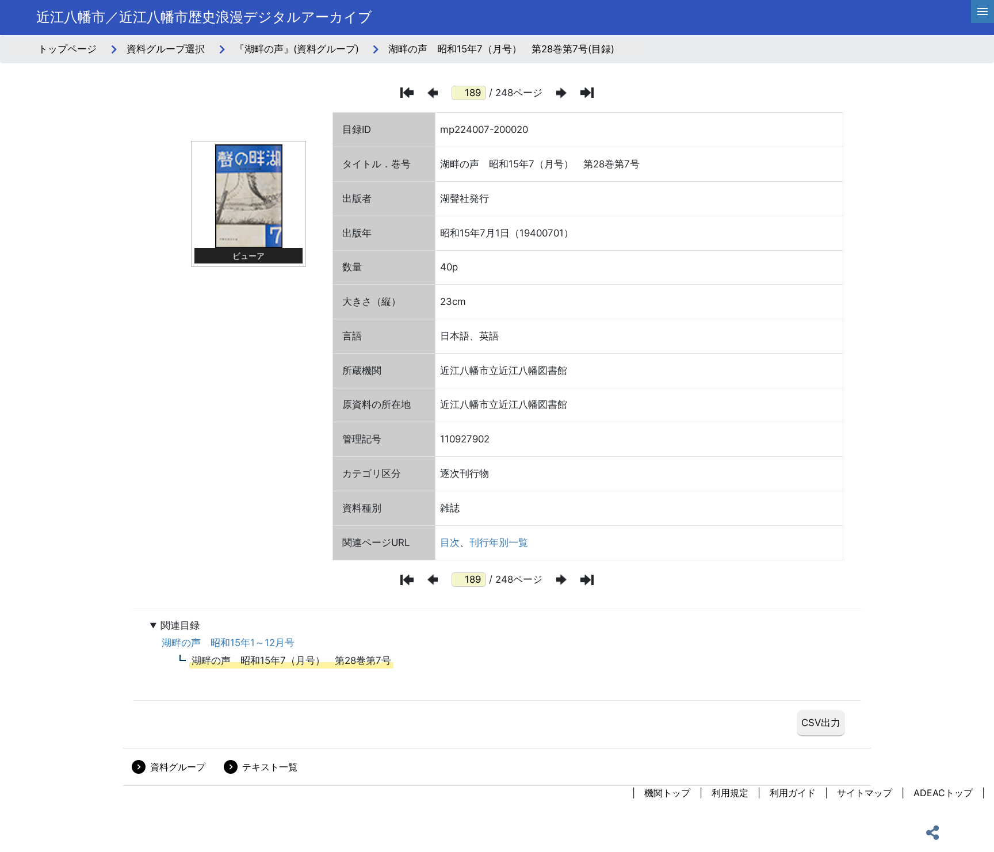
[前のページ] (432, 92)
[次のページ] (561, 92)
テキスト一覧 (269, 767)
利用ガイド (793, 792)
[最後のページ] (587, 92)
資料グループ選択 (166, 49)
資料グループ (177, 767)
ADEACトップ (943, 792)
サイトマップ (864, 792)
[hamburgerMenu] (982, 11)
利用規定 (730, 792)
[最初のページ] (407, 92)
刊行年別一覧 (498, 542)
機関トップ (667, 792)
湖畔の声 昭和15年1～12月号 (228, 642)
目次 (450, 542)
